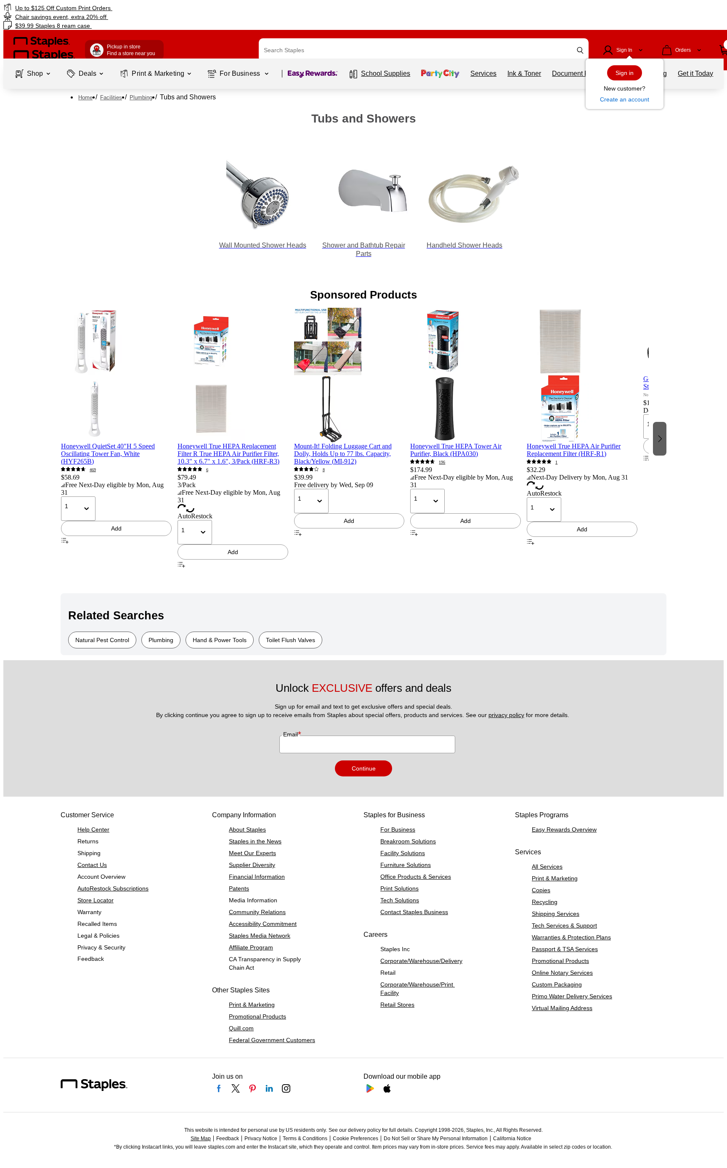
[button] (580, 50)
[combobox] (424, 50)
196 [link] (442, 462)
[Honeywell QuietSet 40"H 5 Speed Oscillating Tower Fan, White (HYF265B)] (116, 375)
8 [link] (324, 469)
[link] (123, 7)
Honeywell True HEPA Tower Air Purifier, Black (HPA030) (455, 450)
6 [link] (207, 469)
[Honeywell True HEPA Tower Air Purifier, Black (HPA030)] (465, 375)
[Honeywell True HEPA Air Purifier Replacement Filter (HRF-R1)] (582, 375)
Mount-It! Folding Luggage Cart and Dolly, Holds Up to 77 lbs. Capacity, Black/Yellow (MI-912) (343, 454)
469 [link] (93, 469)
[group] (116, 437)
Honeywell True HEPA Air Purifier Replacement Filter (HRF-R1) (574, 450)
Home (85, 97)
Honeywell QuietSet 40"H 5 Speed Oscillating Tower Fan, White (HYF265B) (108, 454)
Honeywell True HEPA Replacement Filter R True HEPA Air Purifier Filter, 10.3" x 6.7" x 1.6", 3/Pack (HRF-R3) (228, 454)
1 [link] (556, 462)
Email (291, 734)
